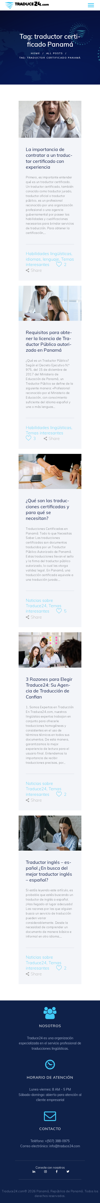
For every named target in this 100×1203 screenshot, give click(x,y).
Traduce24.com (13, 1191)
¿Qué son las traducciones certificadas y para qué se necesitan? (47, 509)
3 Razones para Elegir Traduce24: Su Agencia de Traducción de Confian (49, 688)
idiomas (33, 259)
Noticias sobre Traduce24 (39, 603)
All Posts (54, 53)
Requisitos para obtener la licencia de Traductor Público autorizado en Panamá (49, 341)
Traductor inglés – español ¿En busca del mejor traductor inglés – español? (49, 871)
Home (35, 53)
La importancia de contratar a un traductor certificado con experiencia (49, 158)
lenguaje (51, 259)
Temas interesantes (44, 433)
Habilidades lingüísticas (48, 253)
